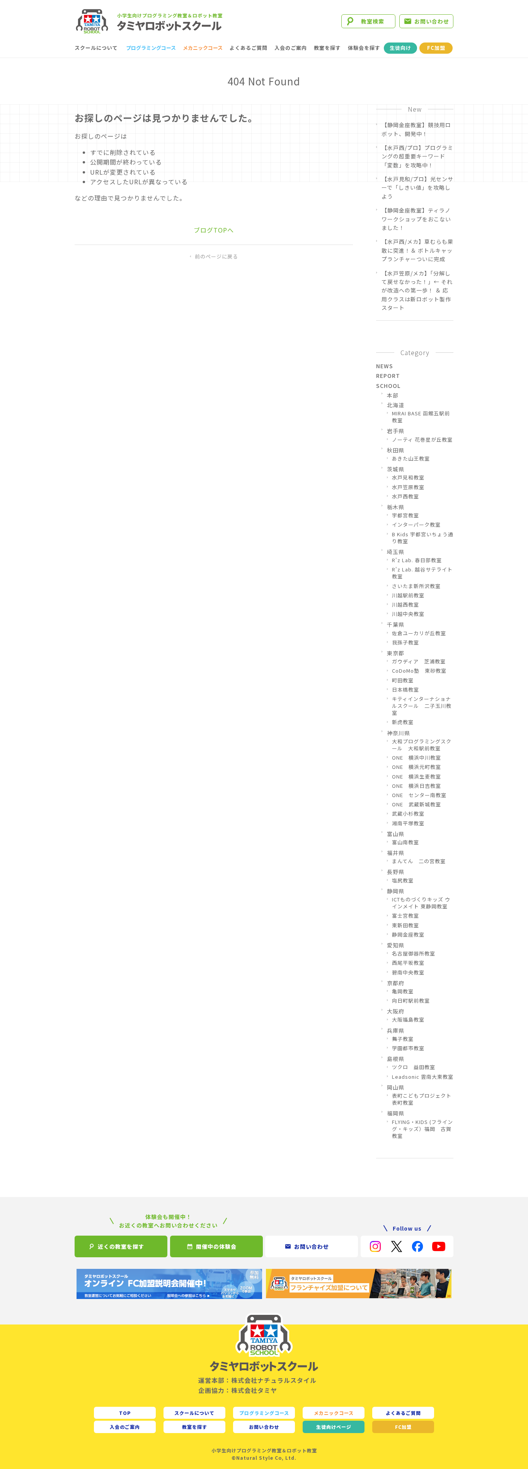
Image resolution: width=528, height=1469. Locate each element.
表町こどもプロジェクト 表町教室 (422, 1099)
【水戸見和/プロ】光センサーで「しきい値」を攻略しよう (417, 187)
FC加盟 (436, 47)
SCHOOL (388, 385)
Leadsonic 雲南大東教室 (422, 1076)
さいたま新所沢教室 (416, 586)
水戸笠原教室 (408, 487)
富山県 (395, 834)
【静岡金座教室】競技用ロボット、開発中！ (416, 129)
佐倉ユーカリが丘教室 (419, 633)
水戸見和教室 (408, 477)
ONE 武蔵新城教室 (416, 804)
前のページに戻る (216, 256)
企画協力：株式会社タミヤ (237, 1390)
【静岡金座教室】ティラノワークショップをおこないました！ (416, 218)
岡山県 (395, 1087)
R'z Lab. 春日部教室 (417, 560)
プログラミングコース (151, 47)
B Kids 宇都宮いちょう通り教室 (422, 538)
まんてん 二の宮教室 (419, 861)
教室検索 (372, 21)
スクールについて (96, 47)
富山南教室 (405, 842)
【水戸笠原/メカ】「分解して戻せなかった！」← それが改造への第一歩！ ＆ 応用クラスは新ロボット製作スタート (417, 290)
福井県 (395, 853)
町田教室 (403, 680)
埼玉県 (395, 552)
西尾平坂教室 (408, 962)
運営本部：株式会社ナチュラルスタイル (257, 1380)
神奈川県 (398, 733)
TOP (125, 1412)
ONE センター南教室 (419, 795)
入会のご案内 (290, 47)
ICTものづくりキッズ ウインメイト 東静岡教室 (421, 903)
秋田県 (395, 450)
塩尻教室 (403, 880)
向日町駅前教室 (411, 1000)
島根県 (395, 1059)
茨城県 (395, 469)
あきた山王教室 (411, 458)
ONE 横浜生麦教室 (416, 776)
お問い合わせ (431, 21)
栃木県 (395, 507)
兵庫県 (395, 1030)
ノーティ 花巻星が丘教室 (422, 439)
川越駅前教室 (408, 595)
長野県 (395, 872)
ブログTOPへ (214, 230)
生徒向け (400, 47)
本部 (393, 395)
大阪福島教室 (408, 1019)
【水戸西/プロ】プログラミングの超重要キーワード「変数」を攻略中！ (417, 156)
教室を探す (327, 47)
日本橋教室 (405, 689)
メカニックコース (203, 47)
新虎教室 (403, 722)
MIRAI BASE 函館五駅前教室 (421, 417)
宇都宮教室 (405, 515)
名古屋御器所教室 (413, 953)
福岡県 (395, 1113)
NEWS (384, 366)
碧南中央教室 (408, 972)
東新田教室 (405, 925)
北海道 (395, 405)
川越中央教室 (408, 613)
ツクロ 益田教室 (413, 1067)
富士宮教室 (405, 915)
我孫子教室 (405, 642)
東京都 (395, 653)
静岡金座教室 (408, 934)
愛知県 (395, 945)
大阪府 (395, 1011)
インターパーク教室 (416, 524)
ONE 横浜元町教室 (416, 766)
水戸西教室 (405, 496)
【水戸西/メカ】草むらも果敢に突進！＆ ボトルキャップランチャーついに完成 (417, 250)
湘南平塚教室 (408, 823)
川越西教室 (405, 604)
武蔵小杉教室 (408, 813)
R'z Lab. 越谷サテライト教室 (422, 573)
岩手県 (395, 431)
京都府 (395, 983)
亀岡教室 (403, 991)
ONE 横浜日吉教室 (416, 785)
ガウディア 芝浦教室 (419, 661)
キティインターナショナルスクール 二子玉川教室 (421, 705)
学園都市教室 (408, 1048)
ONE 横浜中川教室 (416, 757)
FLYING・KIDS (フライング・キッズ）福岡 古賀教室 (422, 1129)
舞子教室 (403, 1038)
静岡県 (395, 891)
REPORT (388, 375)
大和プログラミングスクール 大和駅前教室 (421, 745)
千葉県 (395, 624)
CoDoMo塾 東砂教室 (419, 670)
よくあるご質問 (248, 47)
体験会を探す (364, 47)
